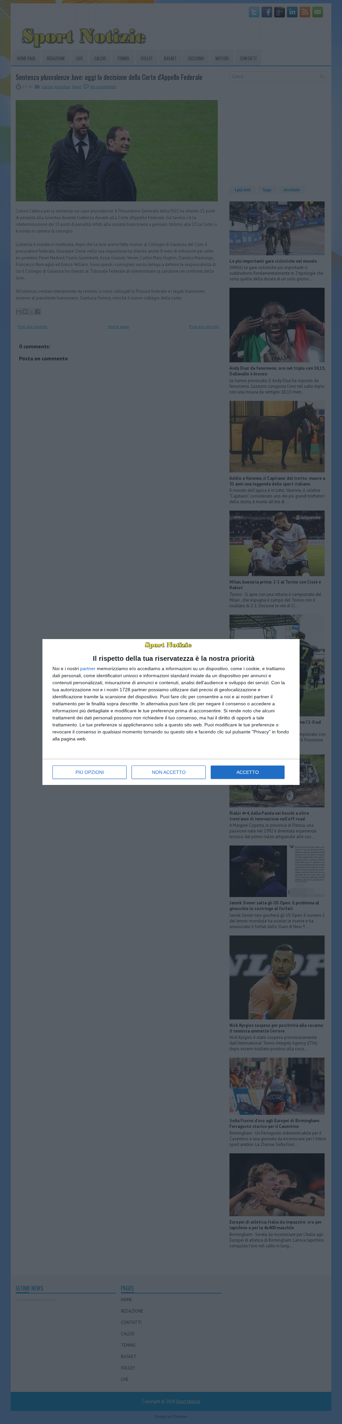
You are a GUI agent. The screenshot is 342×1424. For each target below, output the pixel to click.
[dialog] (171, 712)
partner (88, 668)
